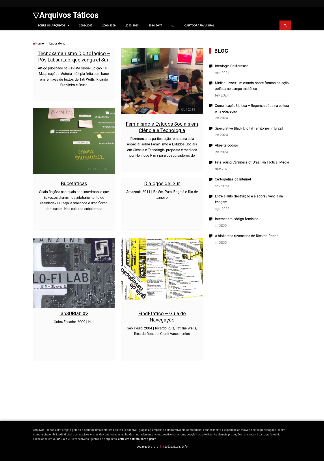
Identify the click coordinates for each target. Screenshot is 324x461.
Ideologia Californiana (231, 66)
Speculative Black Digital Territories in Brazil (249, 128)
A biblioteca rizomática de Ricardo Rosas (246, 236)
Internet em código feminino (236, 219)
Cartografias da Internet (233, 179)
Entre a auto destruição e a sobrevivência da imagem (249, 199)
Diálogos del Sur (162, 183)
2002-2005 (85, 25)
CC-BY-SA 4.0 (61, 439)
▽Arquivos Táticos (66, 15)
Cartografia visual (199, 25)
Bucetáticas (74, 183)
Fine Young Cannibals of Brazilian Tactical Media (252, 162)
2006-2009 (108, 25)
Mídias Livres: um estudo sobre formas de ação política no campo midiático (252, 86)
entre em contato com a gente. (137, 439)
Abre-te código (226, 145)
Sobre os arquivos (51, 25)
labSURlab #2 (74, 313)
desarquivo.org (147, 446)
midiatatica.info (175, 446)
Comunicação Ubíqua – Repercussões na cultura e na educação (252, 108)
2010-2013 (132, 25)
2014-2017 (155, 25)
